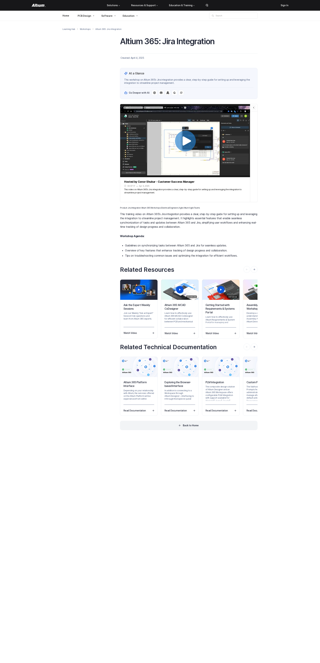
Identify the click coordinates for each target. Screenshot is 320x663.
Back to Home (191, 425)
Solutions (112, 5)
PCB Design (84, 15)
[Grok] (181, 92)
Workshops (85, 29)
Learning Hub (68, 29)
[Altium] (39, 5)
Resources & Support (143, 5)
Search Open (207, 5)
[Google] (174, 92)
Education (128, 15)
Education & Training (180, 5)
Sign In (284, 5)
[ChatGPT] (154, 92)
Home (65, 15)
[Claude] (167, 92)
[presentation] (254, 269)
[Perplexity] (161, 92)
